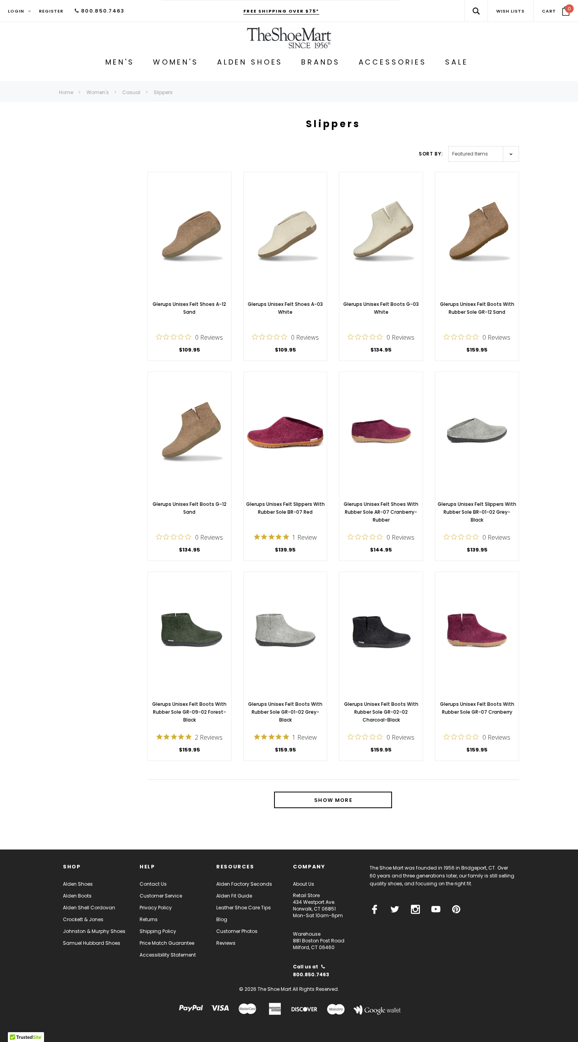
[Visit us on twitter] (395, 909)
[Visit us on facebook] (374, 909)
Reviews (226, 943)
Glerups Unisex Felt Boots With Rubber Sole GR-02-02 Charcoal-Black (381, 712)
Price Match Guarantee (167, 943)
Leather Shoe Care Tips (243, 907)
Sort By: (431, 153)
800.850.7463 (101, 11)
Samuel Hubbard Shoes (91, 943)
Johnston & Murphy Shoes (94, 931)
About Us (303, 884)
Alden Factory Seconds (244, 884)
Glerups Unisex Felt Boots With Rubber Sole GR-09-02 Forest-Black (189, 712)
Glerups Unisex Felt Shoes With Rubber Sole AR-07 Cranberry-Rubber (381, 512)
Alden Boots (77, 895)
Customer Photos (237, 931)
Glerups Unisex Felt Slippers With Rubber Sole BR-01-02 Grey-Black (477, 512)
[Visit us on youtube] (436, 909)
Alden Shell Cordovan (89, 907)
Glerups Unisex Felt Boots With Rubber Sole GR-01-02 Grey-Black (285, 712)
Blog (221, 919)
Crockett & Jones (83, 919)
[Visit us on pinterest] (456, 909)
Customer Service (161, 895)
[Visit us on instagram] (415, 909)
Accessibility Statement (168, 954)
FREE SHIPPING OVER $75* (281, 11)
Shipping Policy (158, 931)
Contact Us (153, 884)
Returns (149, 919)
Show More (333, 800)
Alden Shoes (78, 884)
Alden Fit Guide (234, 895)
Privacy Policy (156, 907)
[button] (556, 11)
